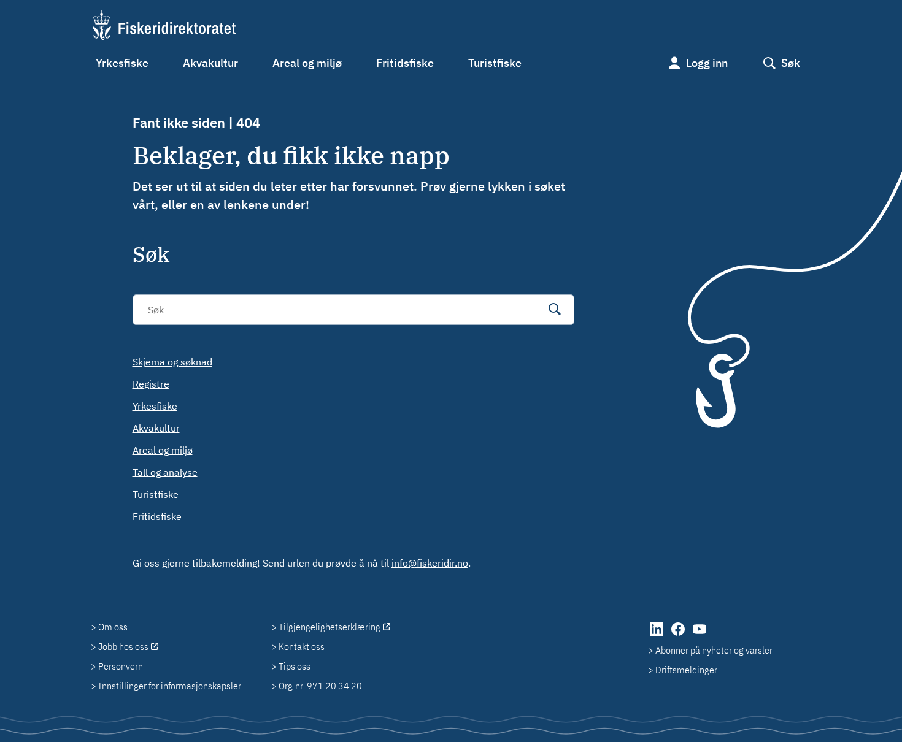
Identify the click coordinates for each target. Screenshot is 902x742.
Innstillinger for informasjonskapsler (169, 685)
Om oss (113, 627)
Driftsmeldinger (686, 670)
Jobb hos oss (123, 646)
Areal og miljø (307, 63)
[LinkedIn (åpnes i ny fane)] (657, 635)
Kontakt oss (302, 646)
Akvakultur (210, 63)
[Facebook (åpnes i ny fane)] (679, 635)
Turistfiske (495, 63)
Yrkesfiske (122, 63)
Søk (790, 63)
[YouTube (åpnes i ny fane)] (699, 635)
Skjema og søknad (172, 362)
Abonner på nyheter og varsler (714, 650)
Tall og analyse (165, 472)
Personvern (120, 666)
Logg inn (707, 63)
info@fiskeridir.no (429, 563)
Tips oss (294, 666)
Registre (151, 384)
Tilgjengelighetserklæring (329, 627)
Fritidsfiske (405, 63)
